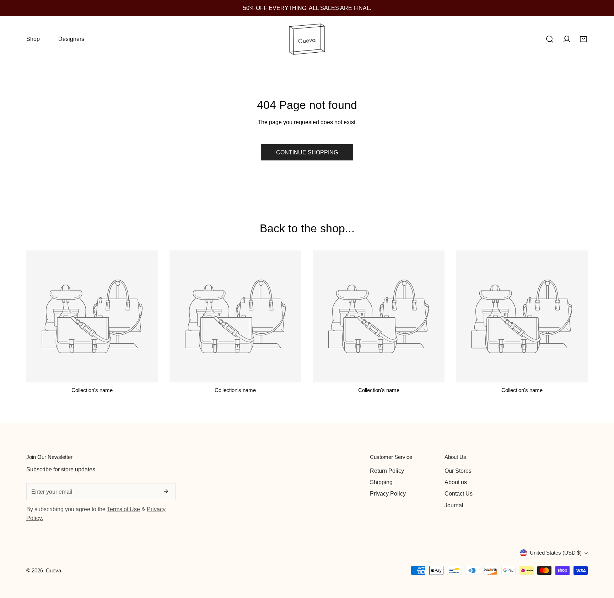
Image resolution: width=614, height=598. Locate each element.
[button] (583, 39)
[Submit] (166, 491)
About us (456, 482)
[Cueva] (307, 39)
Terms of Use (123, 509)
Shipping (381, 482)
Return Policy (387, 470)
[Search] (549, 39)
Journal (454, 505)
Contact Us (459, 493)
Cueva (53, 570)
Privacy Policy (388, 493)
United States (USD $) (556, 553)
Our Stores (458, 470)
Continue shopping (307, 152)
